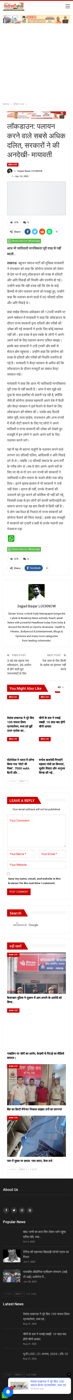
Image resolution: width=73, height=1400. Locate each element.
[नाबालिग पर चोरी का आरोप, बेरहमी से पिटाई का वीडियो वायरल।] (36, 1029)
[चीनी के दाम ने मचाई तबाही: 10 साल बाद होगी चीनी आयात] (52, 704)
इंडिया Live (12, 164)
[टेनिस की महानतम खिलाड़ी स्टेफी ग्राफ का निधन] (11, 1256)
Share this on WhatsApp (26, 241)
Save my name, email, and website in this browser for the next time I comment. (34, 881)
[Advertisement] (36, 61)
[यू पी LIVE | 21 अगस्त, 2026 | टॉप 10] (11, 1358)
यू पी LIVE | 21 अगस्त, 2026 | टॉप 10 (45, 1354)
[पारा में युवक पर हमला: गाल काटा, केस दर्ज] (36, 1136)
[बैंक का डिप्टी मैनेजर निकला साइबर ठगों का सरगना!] (36, 1084)
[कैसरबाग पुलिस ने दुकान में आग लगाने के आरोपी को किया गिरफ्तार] (36, 973)
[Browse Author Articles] (36, 592)
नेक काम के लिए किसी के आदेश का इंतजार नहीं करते (53, 665)
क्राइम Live (13, 955)
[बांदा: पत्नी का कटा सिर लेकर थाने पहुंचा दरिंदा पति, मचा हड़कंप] (11, 1235)
